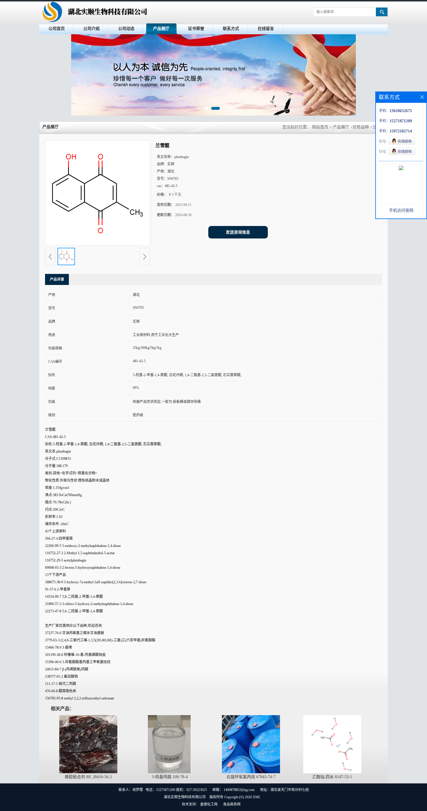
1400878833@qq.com (239, 790)
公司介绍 (91, 28)
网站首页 (320, 127)
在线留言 (266, 28)
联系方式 (231, 28)
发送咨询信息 (238, 232)
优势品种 (361, 127)
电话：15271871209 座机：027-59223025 (176, 790)
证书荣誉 (196, 28)
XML (257, 797)
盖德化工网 (209, 804)
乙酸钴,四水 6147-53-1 (332, 777)
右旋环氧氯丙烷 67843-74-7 (251, 777)
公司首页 (57, 28)
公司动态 (126, 28)
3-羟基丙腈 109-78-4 (170, 777)
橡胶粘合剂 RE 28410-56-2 (88, 777)
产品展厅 (161, 28)
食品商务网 (232, 804)
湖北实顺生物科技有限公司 (185, 797)
